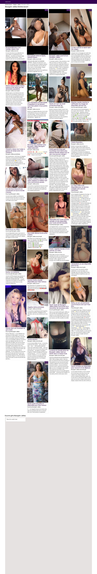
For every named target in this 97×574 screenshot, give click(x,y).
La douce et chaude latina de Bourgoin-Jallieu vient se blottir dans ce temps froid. (58, 352)
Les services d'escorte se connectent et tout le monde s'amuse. (15, 190)
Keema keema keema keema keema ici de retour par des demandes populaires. (15, 87)
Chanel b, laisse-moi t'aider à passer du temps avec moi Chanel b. (15, 150)
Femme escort (8, 4)
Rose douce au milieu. (13, 229)
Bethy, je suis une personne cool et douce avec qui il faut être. (80, 304)
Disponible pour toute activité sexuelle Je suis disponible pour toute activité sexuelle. (59, 221)
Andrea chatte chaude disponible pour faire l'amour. (37, 281)
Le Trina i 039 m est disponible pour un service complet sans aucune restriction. (79, 188)
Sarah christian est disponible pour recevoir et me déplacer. (81, 367)
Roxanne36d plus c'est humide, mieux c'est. (13, 48)
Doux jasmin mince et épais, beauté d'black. (37, 56)
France (14, 4)
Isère (19, 4)
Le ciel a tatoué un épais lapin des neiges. (81, 48)
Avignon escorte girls (36, 154)
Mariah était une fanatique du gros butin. (15, 329)
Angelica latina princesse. (36, 307)
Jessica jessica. (33, 339)
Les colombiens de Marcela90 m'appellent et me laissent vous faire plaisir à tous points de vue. (37, 105)
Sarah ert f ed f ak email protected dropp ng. (57, 104)
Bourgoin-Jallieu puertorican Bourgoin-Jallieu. (58, 56)
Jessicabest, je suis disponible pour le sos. (81, 264)
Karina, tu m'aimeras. (12, 272)
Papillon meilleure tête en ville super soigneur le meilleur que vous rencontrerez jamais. (37, 180)
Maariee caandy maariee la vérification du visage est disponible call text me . (80, 103)
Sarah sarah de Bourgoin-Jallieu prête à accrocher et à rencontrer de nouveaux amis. (59, 306)
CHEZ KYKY (8, 1)
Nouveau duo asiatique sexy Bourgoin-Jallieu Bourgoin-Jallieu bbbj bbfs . (37, 146)
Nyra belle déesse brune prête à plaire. (37, 234)
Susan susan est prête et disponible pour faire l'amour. (37, 404)
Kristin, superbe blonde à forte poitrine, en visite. (59, 249)
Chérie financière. (77, 142)
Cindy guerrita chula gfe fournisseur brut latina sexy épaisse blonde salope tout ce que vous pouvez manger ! (59, 151)
